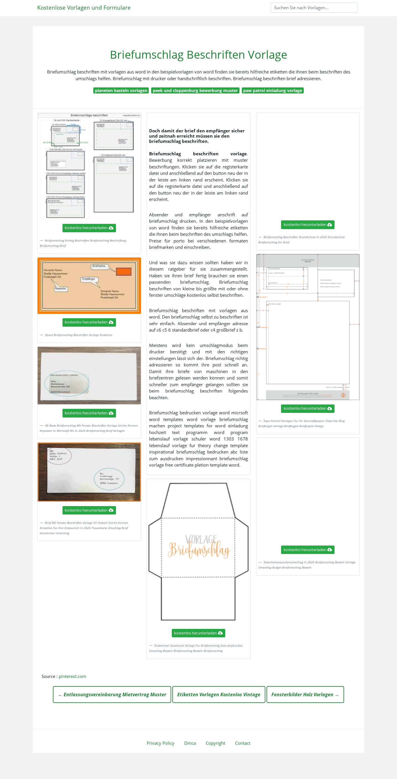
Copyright (215, 743)
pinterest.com (72, 676)
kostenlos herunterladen (86, 227)
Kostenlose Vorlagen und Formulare (84, 7)
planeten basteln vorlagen (121, 90)
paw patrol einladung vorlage (272, 90)
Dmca (190, 743)
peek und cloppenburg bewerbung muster (195, 90)
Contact (242, 743)
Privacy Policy (160, 743)
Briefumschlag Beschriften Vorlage (198, 54)
